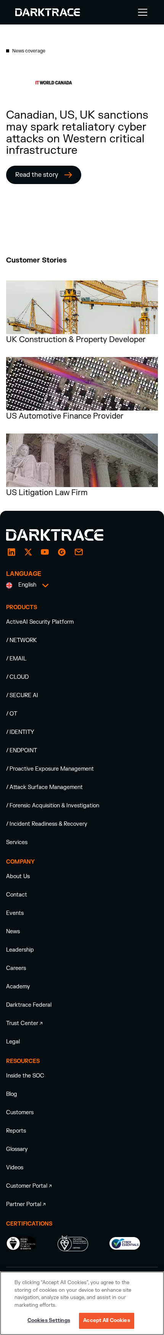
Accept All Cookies (106, 1320)
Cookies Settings (48, 1320)
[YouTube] (45, 552)
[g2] (61, 552)
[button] (141, 12)
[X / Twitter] (28, 552)
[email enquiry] (78, 552)
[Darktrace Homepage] (47, 12)
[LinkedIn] (11, 552)
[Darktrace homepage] (63, 535)
